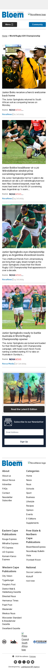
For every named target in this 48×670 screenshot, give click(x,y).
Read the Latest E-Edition (24, 409)
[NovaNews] (16, 110)
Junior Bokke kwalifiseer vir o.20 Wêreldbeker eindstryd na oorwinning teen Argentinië (20, 170)
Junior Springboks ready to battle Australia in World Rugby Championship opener (21, 336)
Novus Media (8, 364)
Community (37, 24)
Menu (6, 24)
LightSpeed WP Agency (30, 667)
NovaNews (7, 114)
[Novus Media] (15, 359)
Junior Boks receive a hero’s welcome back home (24, 94)
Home (4, 36)
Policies (32, 656)
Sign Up (24, 441)
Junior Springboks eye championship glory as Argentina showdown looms (23, 253)
